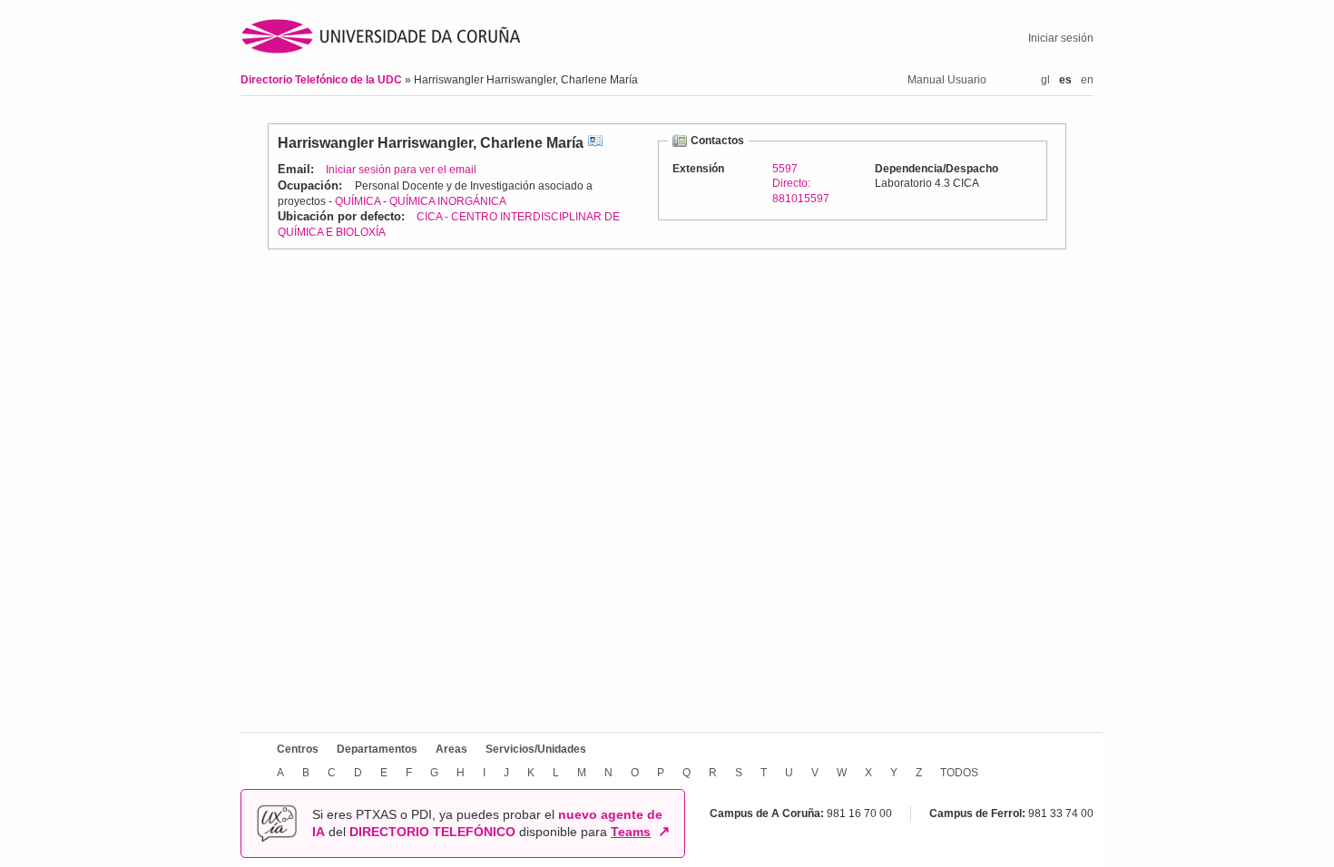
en (1087, 79)
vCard (595, 142)
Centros (298, 749)
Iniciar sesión (1061, 38)
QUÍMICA (357, 201)
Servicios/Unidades (536, 749)
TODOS (959, 772)
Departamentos (377, 749)
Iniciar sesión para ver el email (401, 169)
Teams (631, 831)
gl (1045, 79)
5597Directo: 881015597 (800, 183)
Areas (451, 749)
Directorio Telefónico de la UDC (322, 79)
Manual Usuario (946, 79)
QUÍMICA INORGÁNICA (447, 201)
